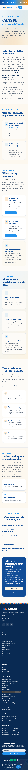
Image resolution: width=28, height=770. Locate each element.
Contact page (14, 592)
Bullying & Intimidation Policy (9, 705)
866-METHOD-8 (6, 618)
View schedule (10, 212)
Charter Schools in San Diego (9, 730)
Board (3, 667)
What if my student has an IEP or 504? (13, 540)
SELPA (3, 651)
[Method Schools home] (8, 7)
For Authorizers (6, 649)
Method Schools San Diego (9, 716)
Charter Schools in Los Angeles (10, 728)
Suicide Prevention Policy (8, 703)
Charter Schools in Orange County (10, 732)
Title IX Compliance (7, 707)
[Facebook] (3, 624)
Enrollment (4, 687)
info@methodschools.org (8, 620)
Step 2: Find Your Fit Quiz (8, 683)
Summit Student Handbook (8, 643)
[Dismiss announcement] (26, 2)
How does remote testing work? (11, 535)
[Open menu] (24, 7)
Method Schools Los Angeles (9, 718)
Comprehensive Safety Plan (9, 696)
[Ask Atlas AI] (18, 767)
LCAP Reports (5, 671)
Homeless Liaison (6, 709)
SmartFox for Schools (7, 653)
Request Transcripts (11, 692)
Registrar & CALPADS (7, 660)
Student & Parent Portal (8, 639)
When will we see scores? (9, 544)
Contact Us (5, 685)
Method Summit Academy (8, 720)
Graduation (5, 655)
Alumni (4, 658)
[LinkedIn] (11, 624)
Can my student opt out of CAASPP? (12, 525)
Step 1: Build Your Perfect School (10, 681)
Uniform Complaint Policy (8, 698)
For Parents (5, 647)
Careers (4, 632)
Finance (4, 669)
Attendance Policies (7, 700)
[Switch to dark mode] (16, 7)
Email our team (14, 588)
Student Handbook (7, 641)
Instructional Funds (6, 679)
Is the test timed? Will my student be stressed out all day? (12, 530)
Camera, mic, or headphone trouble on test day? (13, 549)
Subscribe (13, 753)
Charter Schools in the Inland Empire (11, 734)
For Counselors (6, 645)
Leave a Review (6, 689)
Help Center (5, 634)
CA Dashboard (12, 765)
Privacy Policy (5, 765)
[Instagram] (7, 624)
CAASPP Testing (6, 637)
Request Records (6, 694)
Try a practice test (8, 385)
